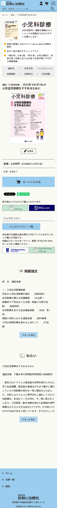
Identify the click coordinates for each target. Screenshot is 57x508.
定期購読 (11, 73)
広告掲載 (46, 73)
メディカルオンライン (15, 250)
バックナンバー (45, 68)
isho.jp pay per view (42, 250)
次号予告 (28, 68)
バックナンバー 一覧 (21, 226)
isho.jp (15, 208)
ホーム (5, 15)
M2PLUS (42, 208)
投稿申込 (28, 73)
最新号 (11, 68)
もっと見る (29, 334)
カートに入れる (32, 182)
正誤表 (30, 151)
